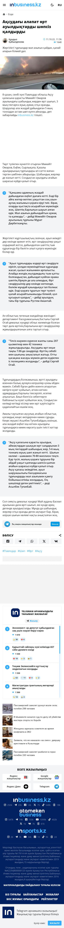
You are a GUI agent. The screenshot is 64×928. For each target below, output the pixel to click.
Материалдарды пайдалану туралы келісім (32, 885)
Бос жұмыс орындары (23, 899)
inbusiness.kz (26, 115)
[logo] (28, 5)
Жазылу (55, 923)
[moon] (52, 5)
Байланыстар (33, 894)
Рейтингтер (49, 899)
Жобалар (52, 894)
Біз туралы (13, 894)
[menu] (4, 5)
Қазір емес (39, 923)
